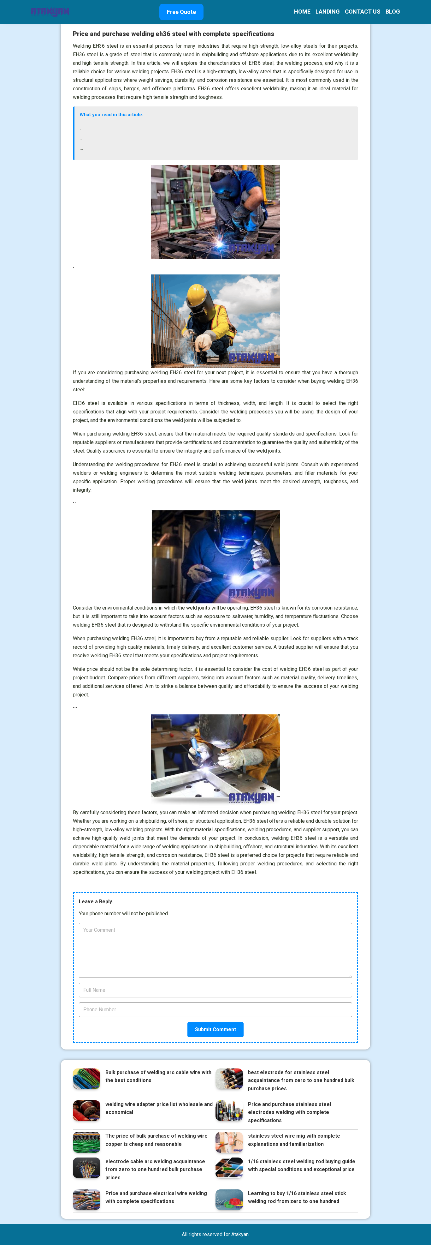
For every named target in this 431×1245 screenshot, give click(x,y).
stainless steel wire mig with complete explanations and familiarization (294, 1140)
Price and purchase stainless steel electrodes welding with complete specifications (289, 1112)
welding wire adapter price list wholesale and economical (159, 1108)
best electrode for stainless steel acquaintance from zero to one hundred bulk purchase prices (301, 1080)
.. (81, 138)
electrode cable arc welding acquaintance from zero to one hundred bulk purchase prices (155, 1169)
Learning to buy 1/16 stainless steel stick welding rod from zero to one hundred (297, 1197)
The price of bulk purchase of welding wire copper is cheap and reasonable (156, 1140)
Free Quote (181, 12)
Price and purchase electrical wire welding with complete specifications (156, 1197)
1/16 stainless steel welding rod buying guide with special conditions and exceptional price (301, 1165)
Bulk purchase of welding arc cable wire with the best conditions (158, 1076)
